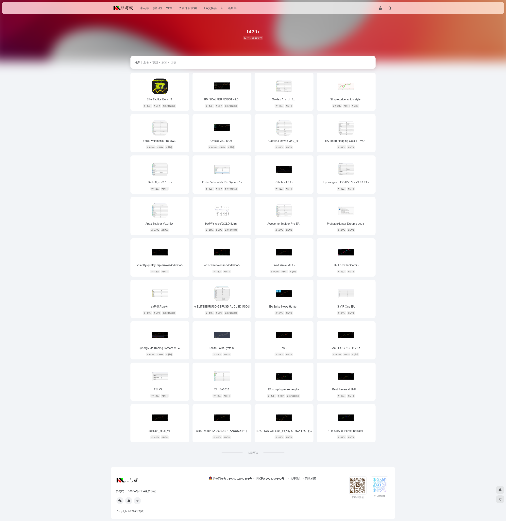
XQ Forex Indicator (346, 265)
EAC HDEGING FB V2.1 (346, 348)
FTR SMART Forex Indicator (346, 431)
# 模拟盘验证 (169, 105)
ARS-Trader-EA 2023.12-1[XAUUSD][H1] (222, 431)
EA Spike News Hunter (284, 306)
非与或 (144, 8)
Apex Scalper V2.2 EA (159, 223)
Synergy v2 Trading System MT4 (160, 348)
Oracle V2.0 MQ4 (222, 141)
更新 (155, 62)
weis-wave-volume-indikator (222, 265)
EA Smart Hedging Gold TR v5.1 (346, 141)
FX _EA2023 (222, 389)
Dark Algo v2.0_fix (160, 182)
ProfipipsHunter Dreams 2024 (346, 223)
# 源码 (355, 105)
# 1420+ (147, 105)
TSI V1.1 (160, 389)
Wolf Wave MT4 (284, 265)
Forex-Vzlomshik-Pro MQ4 (160, 141)
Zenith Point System (222, 348)
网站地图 (310, 478)
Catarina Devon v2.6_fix (284, 141)
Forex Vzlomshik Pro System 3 (222, 182)
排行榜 (157, 8)
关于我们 (295, 478)
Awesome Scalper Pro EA (284, 223)
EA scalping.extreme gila (284, 389)
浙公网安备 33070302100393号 (232, 478)
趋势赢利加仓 (160, 306)
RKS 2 (284, 348)
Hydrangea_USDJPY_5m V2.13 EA (346, 182)
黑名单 (232, 8)
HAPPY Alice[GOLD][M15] (222, 223)
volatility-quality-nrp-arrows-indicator (160, 265)
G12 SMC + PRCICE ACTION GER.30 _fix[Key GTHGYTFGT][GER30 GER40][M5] (284, 431)
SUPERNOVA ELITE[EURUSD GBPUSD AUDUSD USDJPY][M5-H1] (222, 306)
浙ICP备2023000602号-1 (271, 478)
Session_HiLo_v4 (160, 431)
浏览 (164, 62)
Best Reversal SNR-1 (346, 389)
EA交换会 (210, 8)
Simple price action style (346, 99)
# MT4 (157, 105)
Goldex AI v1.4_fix (284, 99)
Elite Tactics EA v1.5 (160, 99)
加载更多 (253, 453)
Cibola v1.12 (284, 182)
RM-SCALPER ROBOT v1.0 (222, 99)
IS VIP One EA (346, 306)
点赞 (173, 62)
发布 (146, 62)
